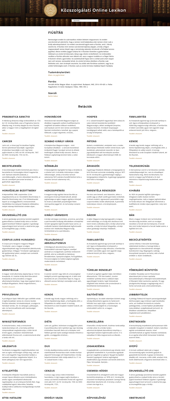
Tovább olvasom (8, 133)
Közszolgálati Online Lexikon (93, 10)
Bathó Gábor (53, 96)
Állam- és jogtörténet (56, 75)
